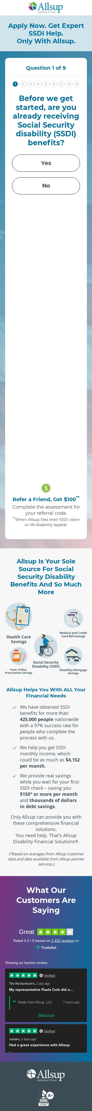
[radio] (46, 163)
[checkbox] (46, 174)
